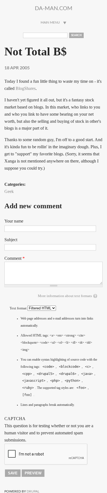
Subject (10, 239)
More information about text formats (65, 296)
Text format (18, 308)
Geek (9, 191)
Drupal (33, 491)
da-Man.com (53, 8)
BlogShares (26, 88)
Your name (13, 221)
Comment (14, 258)
